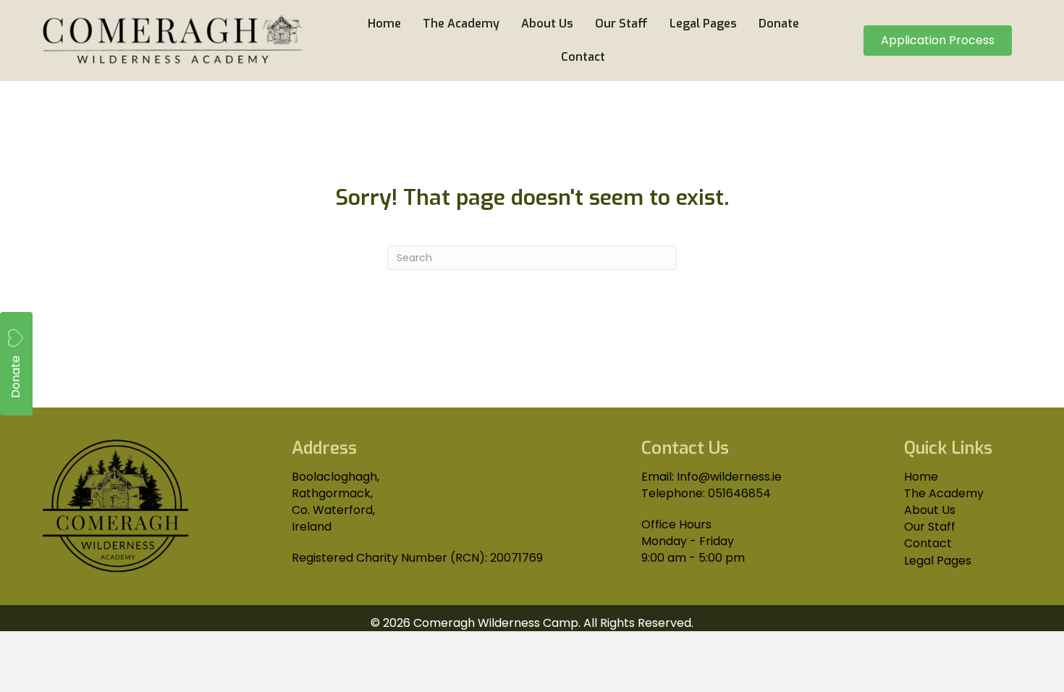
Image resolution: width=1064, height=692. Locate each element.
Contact (928, 543)
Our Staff (929, 526)
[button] (16, 363)
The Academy (944, 493)
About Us (929, 510)
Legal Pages (937, 560)
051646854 (739, 493)
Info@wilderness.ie (729, 476)
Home (921, 476)
